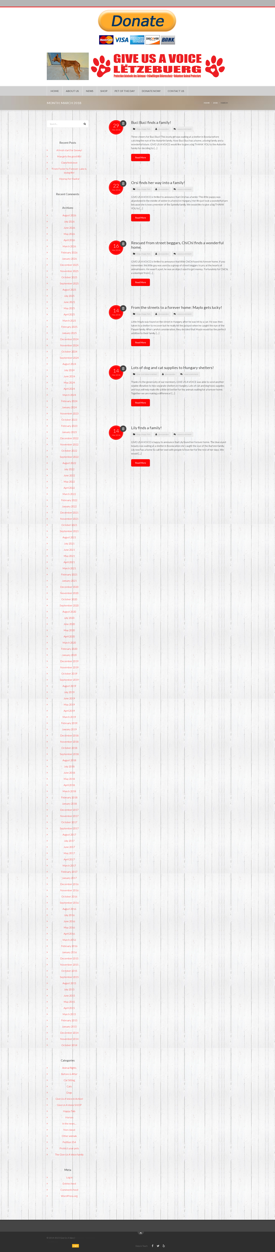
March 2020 (69, 642)
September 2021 (69, 531)
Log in (69, 1177)
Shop (103, 90)
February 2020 (69, 648)
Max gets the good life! (69, 156)
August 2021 (69, 537)
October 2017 (69, 822)
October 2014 (69, 1045)
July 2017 (69, 840)
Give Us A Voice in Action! (146, 374)
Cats (69, 1086)
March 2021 (69, 568)
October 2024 (69, 351)
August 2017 (69, 834)
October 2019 (69, 673)
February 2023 (69, 425)
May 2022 (69, 481)
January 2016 (69, 952)
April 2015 (69, 1007)
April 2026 (69, 240)
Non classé (69, 1129)
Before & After (69, 1073)
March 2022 (69, 493)
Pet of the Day (125, 90)
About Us (72, 90)
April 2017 (69, 859)
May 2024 (69, 382)
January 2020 (69, 654)
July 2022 (69, 469)
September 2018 (69, 753)
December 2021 (69, 512)
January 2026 (69, 258)
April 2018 (69, 784)
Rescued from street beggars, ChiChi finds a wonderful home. (177, 244)
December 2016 (69, 884)
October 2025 (69, 277)
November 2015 (69, 964)
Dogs (138, 129)
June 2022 (69, 475)
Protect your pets (69, 1148)
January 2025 (69, 332)
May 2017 (69, 853)
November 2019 (69, 667)
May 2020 (69, 630)
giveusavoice (163, 129)
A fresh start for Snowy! (69, 150)
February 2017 (69, 871)
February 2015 (69, 1020)
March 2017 (69, 865)
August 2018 (69, 760)
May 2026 (69, 233)
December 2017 (69, 809)
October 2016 (69, 896)
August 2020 (69, 611)
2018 (215, 103)
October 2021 (69, 524)
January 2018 (69, 803)
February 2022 (69, 500)
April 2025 (69, 314)
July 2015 (69, 989)
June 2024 (69, 376)
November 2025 (69, 270)
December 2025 (69, 264)
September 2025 (69, 283)
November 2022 (69, 444)
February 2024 (69, 401)
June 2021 (69, 549)
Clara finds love (69, 162)
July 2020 (69, 617)
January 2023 (69, 431)
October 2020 (69, 599)
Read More (140, 157)
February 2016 (69, 945)
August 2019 (69, 685)
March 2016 (69, 939)
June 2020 (69, 623)
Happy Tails (145, 129)
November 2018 (69, 741)
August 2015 (69, 983)
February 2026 (69, 252)
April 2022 (69, 487)
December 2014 (69, 1032)
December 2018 (69, 735)
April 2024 (69, 388)
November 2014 (69, 1038)
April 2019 (69, 710)
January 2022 (69, 506)
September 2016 (69, 902)
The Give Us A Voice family (69, 1154)
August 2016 (69, 908)
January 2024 (69, 407)
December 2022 (69, 438)
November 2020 (69, 592)
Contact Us (176, 90)
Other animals (69, 1135)
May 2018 (69, 778)
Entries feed (69, 1183)
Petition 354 (69, 1142)
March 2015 (69, 1014)
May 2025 (69, 308)
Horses (69, 1117)
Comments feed (69, 1189)
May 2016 (69, 927)
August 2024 (69, 363)
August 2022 (69, 462)
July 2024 (69, 370)
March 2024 (69, 394)
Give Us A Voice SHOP (69, 1104)
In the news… (69, 1123)
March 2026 (69, 246)
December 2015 (69, 958)
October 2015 (69, 970)
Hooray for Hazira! (69, 178)
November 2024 (69, 345)
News (89, 90)
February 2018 (69, 797)
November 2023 (69, 413)
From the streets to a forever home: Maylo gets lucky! (176, 307)
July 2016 (69, 914)
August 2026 (69, 215)
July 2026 (69, 221)
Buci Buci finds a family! (151, 122)
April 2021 (69, 562)
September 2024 (69, 357)
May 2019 (69, 704)
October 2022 (69, 450)
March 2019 (69, 716)
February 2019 (69, 723)
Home (55, 90)
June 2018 (69, 772)
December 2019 (69, 661)
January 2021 (69, 580)
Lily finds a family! (146, 427)
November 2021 (69, 518)
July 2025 (69, 295)
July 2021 (69, 543)
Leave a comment (184, 129)
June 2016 (69, 921)
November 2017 (69, 815)
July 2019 (69, 692)
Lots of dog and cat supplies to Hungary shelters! (172, 367)
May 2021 (69, 555)
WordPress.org (69, 1195)
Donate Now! (151, 90)
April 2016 (69, 933)
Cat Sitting (69, 1080)
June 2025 (69, 301)
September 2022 (69, 456)
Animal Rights (69, 1067)
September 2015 (69, 976)
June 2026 (69, 227)
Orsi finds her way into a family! (158, 182)
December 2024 (69, 339)
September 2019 (69, 679)
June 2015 (69, 995)
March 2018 (69, 791)
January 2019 (69, 729)
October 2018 (69, 747)
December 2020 (69, 586)
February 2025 (69, 326)
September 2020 (69, 605)
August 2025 (69, 289)
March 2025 (69, 320)
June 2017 (69, 846)
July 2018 (69, 766)
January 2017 (69, 877)
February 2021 (69, 574)
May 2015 (69, 1001)
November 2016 (69, 890)
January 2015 (69, 1026)
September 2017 (69, 828)
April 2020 (69, 636)
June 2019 (69, 698)
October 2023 (69, 419)
